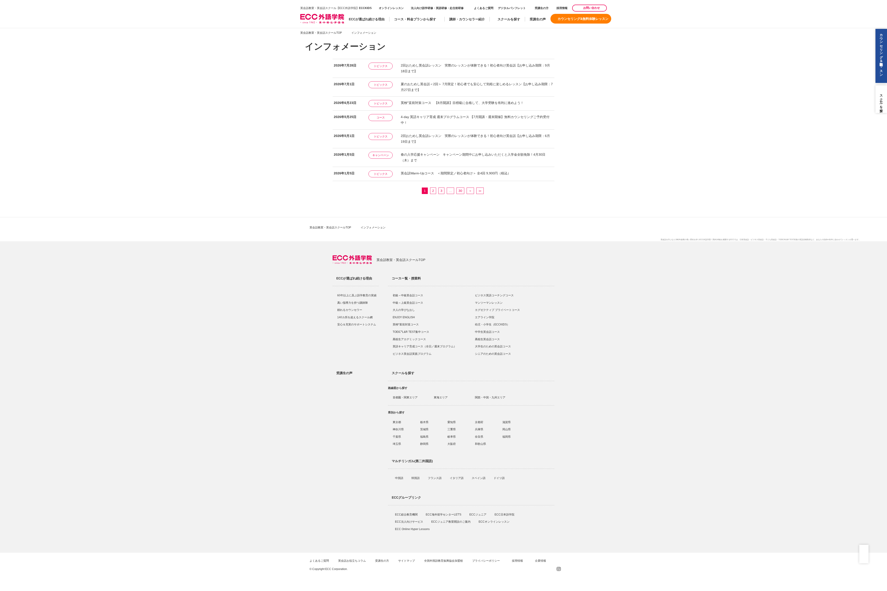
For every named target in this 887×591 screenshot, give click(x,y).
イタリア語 (457, 478)
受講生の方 (542, 8)
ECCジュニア (478, 514)
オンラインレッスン (391, 8)
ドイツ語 (499, 478)
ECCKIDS (365, 8)
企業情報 (541, 560)
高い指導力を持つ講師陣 (352, 302)
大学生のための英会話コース (493, 346)
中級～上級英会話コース (408, 302)
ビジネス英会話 (757, 240)
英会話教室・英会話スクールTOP (321, 32)
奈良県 (479, 436)
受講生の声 (538, 19)
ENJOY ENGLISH (404, 317)
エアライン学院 (485, 317)
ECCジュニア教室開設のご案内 (451, 521)
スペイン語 (479, 478)
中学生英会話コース (487, 331)
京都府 (479, 422)
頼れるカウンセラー (349, 310)
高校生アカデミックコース (409, 339)
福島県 (424, 436)
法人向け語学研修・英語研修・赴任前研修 (437, 8)
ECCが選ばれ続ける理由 (367, 19)
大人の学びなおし (404, 310)
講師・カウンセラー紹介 (467, 19)
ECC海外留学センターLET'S (444, 514)
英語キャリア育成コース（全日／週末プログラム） (424, 346)
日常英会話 (744, 240)
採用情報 (562, 8)
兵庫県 (479, 429)
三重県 (451, 429)
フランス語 (435, 478)
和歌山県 (480, 444)
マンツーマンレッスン (489, 302)
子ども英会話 (771, 240)
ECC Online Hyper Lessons (412, 529)
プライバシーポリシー (486, 560)
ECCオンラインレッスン (494, 521)
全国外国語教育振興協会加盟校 (443, 560)
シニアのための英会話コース (493, 353)
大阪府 (451, 444)
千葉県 (397, 436)
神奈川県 (398, 429)
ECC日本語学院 (505, 514)
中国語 (399, 478)
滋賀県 (506, 422)
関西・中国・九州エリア (490, 397)
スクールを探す (509, 19)
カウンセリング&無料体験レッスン (583, 19)
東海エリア (441, 397)
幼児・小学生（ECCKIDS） (492, 324)
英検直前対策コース (406, 324)
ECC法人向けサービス (409, 521)
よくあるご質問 (483, 8)
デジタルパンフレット (512, 8)
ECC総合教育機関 (406, 514)
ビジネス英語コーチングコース (494, 295)
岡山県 (506, 429)
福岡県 (506, 436)
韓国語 (415, 478)
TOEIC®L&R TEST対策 (788, 240)
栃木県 (424, 422)
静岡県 (424, 444)
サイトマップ (406, 560)
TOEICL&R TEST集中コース (411, 331)
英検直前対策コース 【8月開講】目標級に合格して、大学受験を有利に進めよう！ (462, 103)
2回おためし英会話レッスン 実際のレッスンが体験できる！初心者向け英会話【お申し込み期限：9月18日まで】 (475, 68)
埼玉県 (397, 444)
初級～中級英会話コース (408, 295)
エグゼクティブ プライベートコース (497, 310)
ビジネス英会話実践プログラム (412, 353)
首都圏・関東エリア (405, 397)
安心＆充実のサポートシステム (356, 324)
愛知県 (451, 422)
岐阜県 (451, 436)
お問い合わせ (591, 7)
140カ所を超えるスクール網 (355, 317)
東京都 (397, 422)
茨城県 (424, 429)
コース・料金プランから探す (415, 19)
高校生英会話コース (487, 339)
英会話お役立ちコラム (352, 560)
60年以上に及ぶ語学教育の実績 (357, 295)
